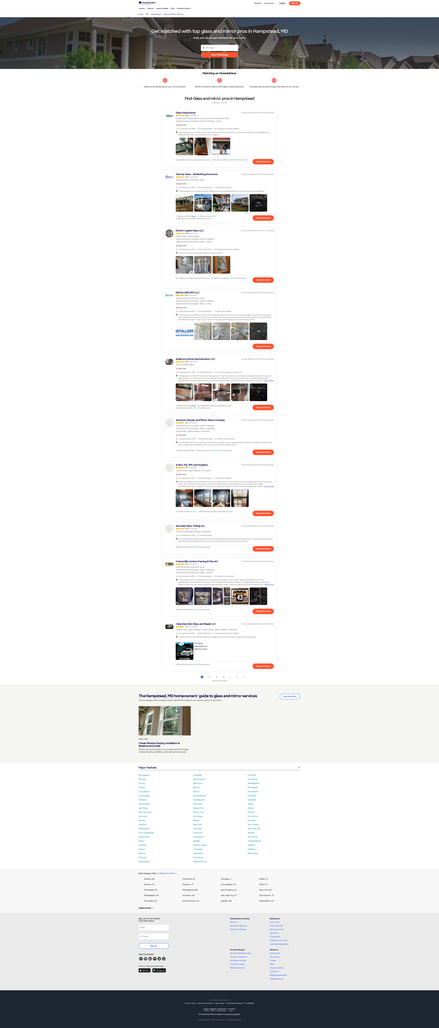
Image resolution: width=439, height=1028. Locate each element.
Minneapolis (198, 800)
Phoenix (142, 779)
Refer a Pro (274, 933)
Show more (269, 380)
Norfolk (251, 833)
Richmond (252, 837)
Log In (282, 3)
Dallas (250, 808)
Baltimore (197, 783)
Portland (252, 775)
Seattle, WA (226, 901)
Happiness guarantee (278, 975)
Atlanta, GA (149, 879)
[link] (219, 116)
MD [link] (147, 14)
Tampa (142, 849)
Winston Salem (200, 845)
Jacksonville (144, 837)
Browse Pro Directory (238, 926)
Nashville (252, 800)
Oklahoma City (200, 861)
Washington (144, 828)
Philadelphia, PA (151, 895)
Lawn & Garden (162, 8)
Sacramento (144, 804)
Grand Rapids (199, 796)
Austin (250, 804)
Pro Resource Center (238, 961)
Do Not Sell (221, 1009)
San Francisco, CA (190, 901)
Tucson (142, 783)
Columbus (198, 857)
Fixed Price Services (238, 929)
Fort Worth (253, 816)
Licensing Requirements (279, 944)
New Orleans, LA (228, 890)
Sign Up (294, 3)
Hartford (142, 824)
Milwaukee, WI (150, 890)
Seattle (251, 845)
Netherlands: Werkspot (235, 1003)
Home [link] (141, 14)
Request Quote (263, 161)
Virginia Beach (254, 841)
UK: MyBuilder (249, 1003)
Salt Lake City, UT (229, 895)
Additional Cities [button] (145, 908)
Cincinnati (197, 849)
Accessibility (231, 1010)
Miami (141, 841)
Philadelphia (253, 783)
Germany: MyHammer (205, 1003)
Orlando (142, 845)
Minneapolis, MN (189, 890)
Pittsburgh (252, 787)
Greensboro (198, 837)
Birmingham (144, 775)
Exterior (150, 8)
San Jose (143, 816)
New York (197, 824)
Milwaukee (253, 853)
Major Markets (148, 767)
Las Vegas (198, 816)
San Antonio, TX (266, 895)
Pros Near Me (275, 937)
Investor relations (277, 968)
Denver (142, 820)
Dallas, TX (263, 879)
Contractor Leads (237, 964)
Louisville (197, 775)
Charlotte (197, 833)
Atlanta (142, 853)
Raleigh (196, 841)
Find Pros (233, 922)
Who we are (274, 957)
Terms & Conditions (233, 1014)
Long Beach (144, 791)
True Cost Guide (276, 926)
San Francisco (145, 812)
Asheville (197, 828)
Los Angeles (144, 796)
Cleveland (198, 853)
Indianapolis (144, 861)
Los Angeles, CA (228, 884)
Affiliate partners (276, 979)
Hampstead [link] (156, 14)
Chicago (142, 857)
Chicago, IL (226, 879)
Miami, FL (263, 884)
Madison (252, 849)
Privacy (206, 1009)
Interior (142, 8)
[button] (184, 146)
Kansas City (198, 808)
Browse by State (166, 873)
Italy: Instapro (220, 1003)
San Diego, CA (150, 901)
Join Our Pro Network (238, 957)
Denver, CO (149, 884)
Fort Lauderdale (146, 833)
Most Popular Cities (148, 873)
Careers (273, 961)
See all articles (290, 696)
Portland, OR (188, 895)
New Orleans (199, 779)
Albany (196, 820)
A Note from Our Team (278, 940)
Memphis (252, 796)
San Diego (143, 808)
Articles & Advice (183, 8)
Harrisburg (253, 779)
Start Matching (219, 54)
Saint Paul (197, 804)
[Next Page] (244, 677)
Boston (196, 787)
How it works (275, 953)
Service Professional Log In (240, 953)
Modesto (143, 800)
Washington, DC (266, 901)
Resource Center (276, 929)
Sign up (153, 946)
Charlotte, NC (188, 879)
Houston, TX (188, 884)
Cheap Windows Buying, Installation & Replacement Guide (159, 744)
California (213, 1009)
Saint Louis (198, 812)
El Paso (251, 812)
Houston (252, 820)
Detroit (196, 791)
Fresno (142, 787)
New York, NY (265, 890)
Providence (253, 791)
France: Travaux (190, 1003)
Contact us (274, 971)
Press (272, 964)
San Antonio (253, 824)
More (173, 8)
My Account (274, 922)
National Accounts (237, 968)
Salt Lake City (254, 828)
